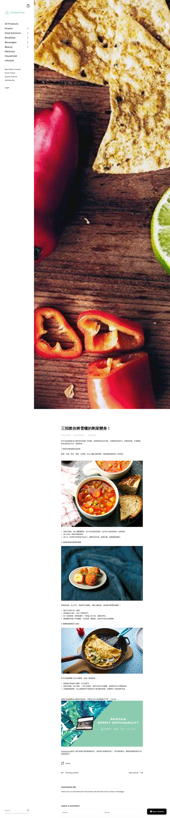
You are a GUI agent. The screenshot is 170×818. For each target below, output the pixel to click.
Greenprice (66, 751)
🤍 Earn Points (157, 811)
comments (92, 435)
